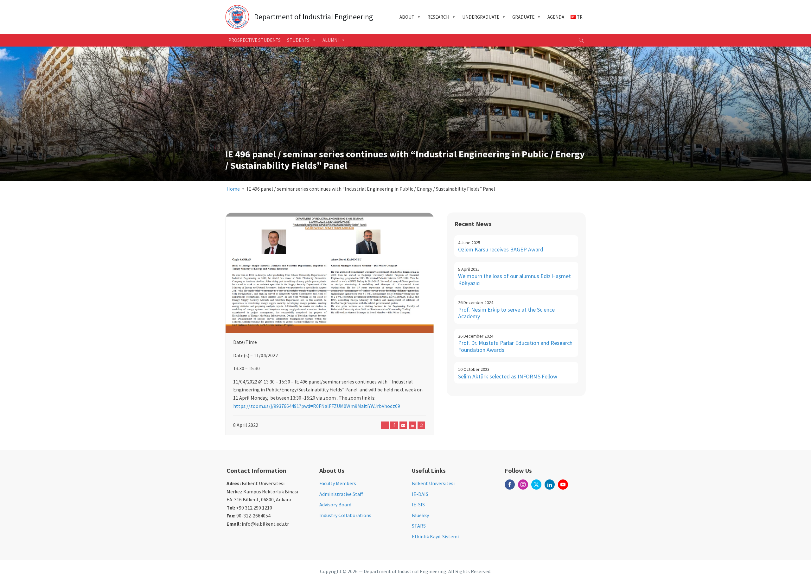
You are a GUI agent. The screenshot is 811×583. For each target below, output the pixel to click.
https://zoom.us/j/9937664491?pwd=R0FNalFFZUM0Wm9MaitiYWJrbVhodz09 (316, 406)
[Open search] (581, 40)
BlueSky (420, 515)
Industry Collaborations (345, 515)
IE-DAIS (420, 494)
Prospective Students (254, 40)
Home (233, 189)
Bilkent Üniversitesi (433, 483)
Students (298, 40)
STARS (419, 526)
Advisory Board (335, 504)
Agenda (555, 17)
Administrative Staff (341, 494)
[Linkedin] (412, 425)
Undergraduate (480, 17)
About (406, 17)
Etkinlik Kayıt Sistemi (435, 536)
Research (438, 17)
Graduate (523, 17)
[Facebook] (394, 425)
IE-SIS (418, 504)
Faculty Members (337, 483)
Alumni (330, 40)
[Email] (403, 425)
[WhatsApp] (421, 425)
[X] (385, 425)
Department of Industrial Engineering (313, 17)
